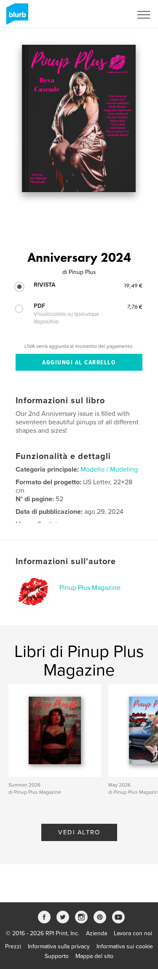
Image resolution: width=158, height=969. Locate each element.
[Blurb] (16, 17)
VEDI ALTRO (79, 832)
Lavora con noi (133, 933)
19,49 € (132, 285)
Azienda (96, 933)
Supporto (57, 956)
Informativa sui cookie (124, 946)
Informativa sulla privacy (59, 946)
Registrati (109, 14)
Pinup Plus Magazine (90, 588)
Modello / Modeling (109, 469)
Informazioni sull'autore (66, 561)
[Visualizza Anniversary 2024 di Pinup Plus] (79, 118)
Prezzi (13, 946)
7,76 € (134, 306)
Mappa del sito (94, 956)
